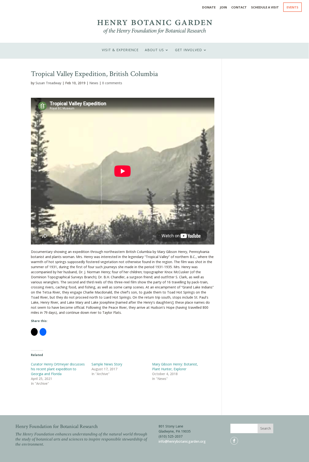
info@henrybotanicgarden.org (182, 441)
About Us (154, 50)
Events (292, 7)
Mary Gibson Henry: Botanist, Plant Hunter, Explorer (175, 366)
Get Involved (188, 50)
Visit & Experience (120, 50)
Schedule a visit (265, 7)
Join (223, 7)
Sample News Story (106, 364)
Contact (239, 7)
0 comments (112, 83)
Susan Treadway (48, 83)
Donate (209, 7)
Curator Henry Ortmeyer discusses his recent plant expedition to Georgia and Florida (58, 369)
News (93, 83)
